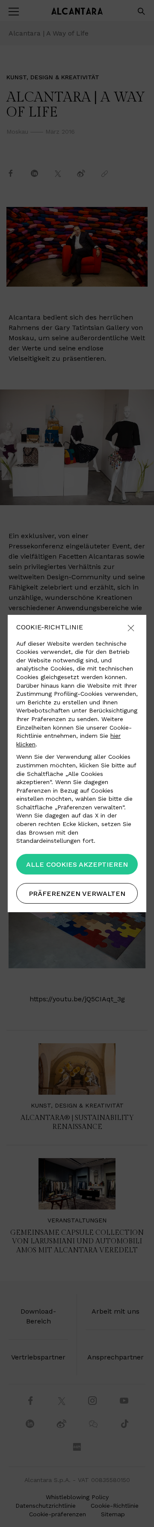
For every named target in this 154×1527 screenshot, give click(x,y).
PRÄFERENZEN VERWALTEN (77, 893)
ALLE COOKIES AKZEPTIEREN (77, 864)
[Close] (131, 628)
